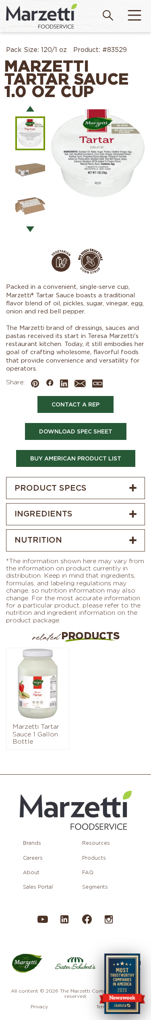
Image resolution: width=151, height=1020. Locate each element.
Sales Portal (38, 887)
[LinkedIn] (64, 923)
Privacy (39, 1006)
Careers (33, 858)
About (31, 872)
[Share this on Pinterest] (35, 384)
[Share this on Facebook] (50, 383)
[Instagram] (108, 923)
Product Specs (50, 488)
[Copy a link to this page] (97, 384)
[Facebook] (86, 922)
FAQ (87, 872)
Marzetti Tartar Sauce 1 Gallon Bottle (35, 734)
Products (94, 858)
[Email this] (80, 385)
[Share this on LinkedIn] (64, 384)
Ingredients (43, 513)
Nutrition (38, 540)
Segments (95, 887)
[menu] (134, 16)
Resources (96, 843)
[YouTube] (42, 923)
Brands (32, 843)
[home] (41, 16)
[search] (108, 16)
